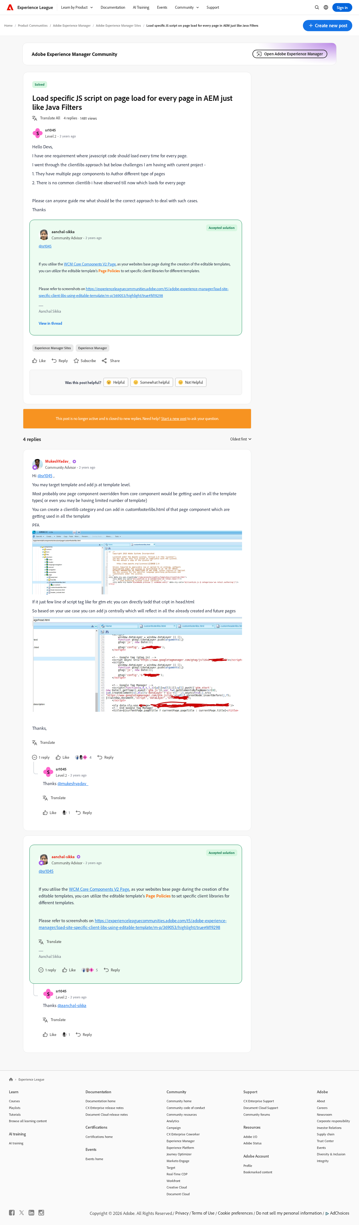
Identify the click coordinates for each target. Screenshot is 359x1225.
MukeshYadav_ (57, 461)
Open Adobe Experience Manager (293, 53)
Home (8, 25)
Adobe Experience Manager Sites (118, 25)
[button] (327, 25)
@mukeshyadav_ (72, 783)
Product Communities (33, 25)
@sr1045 (45, 246)
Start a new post (174, 418)
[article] (135, 610)
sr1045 (50, 130)
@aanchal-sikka (71, 1005)
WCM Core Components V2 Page (90, 264)
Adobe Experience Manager (72, 25)
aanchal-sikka (63, 231)
